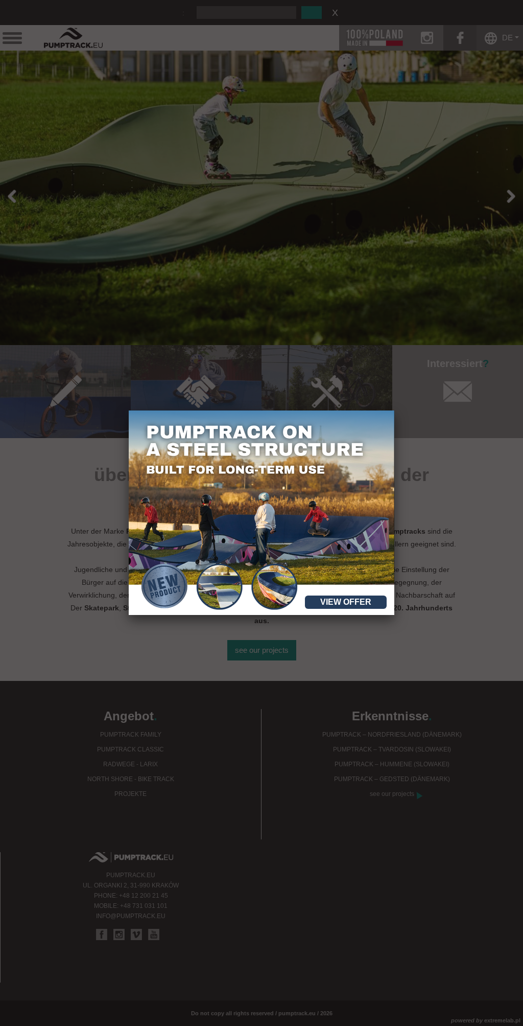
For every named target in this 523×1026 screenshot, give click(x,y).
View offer (345, 602)
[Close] (394, 410)
